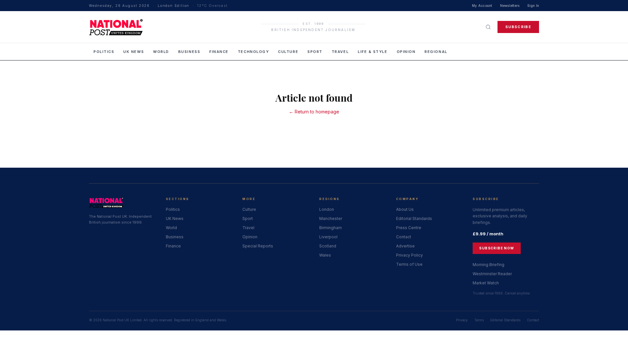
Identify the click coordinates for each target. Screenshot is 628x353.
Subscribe (518, 27)
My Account (482, 6)
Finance (219, 51)
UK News (133, 51)
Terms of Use (409, 264)
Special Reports (257, 246)
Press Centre (408, 227)
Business (189, 51)
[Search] (488, 27)
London (326, 209)
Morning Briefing (488, 264)
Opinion (406, 51)
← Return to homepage (314, 111)
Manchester (330, 218)
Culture (288, 51)
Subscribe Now (496, 248)
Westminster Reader (492, 273)
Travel (340, 51)
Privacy (462, 320)
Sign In (533, 6)
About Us (405, 209)
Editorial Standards (414, 218)
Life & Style (372, 51)
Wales (325, 255)
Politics (104, 51)
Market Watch (486, 282)
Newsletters (510, 6)
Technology (253, 51)
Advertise (405, 246)
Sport (315, 51)
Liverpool (328, 236)
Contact (403, 236)
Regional (436, 51)
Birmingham (330, 227)
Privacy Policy (409, 255)
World (161, 51)
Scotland (327, 246)
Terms (479, 320)
